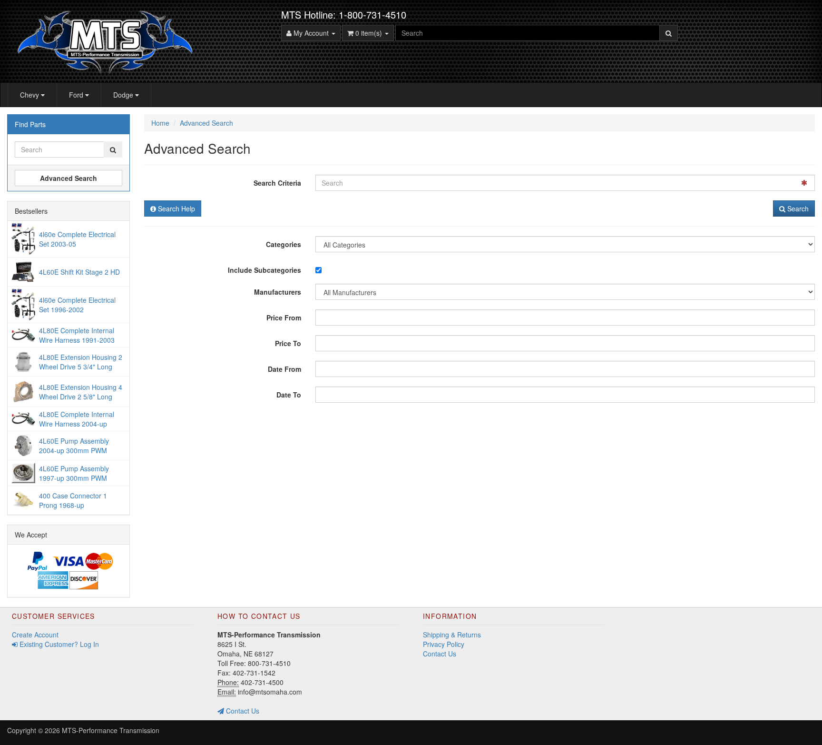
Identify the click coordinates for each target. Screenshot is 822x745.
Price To (288, 343)
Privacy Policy (443, 644)
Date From (284, 369)
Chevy (30, 94)
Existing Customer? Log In (58, 644)
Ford (77, 94)
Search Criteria (277, 183)
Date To (288, 394)
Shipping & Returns (452, 634)
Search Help (175, 208)
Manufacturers (277, 292)
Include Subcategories (264, 270)
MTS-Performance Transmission (110, 730)
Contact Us (241, 710)
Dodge (124, 94)
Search (797, 208)
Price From (283, 317)
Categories (283, 244)
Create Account (35, 634)
